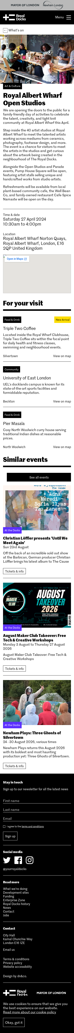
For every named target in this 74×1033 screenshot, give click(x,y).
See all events (39, 477)
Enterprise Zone (14, 900)
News (7, 907)
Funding (8, 896)
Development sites (16, 892)
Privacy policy (12, 963)
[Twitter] (7, 860)
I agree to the (25, 826)
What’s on (16, 30)
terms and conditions (33, 826)
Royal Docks (14, 17)
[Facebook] (18, 860)
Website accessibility (17, 966)
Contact (8, 911)
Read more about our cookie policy (29, 1012)
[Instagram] (29, 860)
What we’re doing (15, 888)
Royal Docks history (16, 904)
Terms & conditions (16, 959)
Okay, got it (14, 1022)
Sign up (10, 836)
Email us (9, 949)
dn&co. (22, 976)
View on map (62, 356)
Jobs (6, 915)
